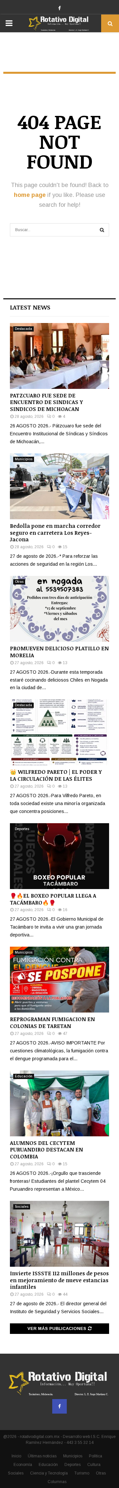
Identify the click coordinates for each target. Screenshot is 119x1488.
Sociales (21, 1206)
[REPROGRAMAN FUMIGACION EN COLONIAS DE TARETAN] (59, 980)
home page (30, 195)
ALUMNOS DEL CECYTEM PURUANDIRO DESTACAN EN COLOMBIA (46, 1149)
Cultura (93, 1464)
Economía (23, 1464)
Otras (19, 581)
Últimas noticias (42, 1456)
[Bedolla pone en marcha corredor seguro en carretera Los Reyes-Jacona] (59, 486)
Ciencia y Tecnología (49, 1473)
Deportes (22, 829)
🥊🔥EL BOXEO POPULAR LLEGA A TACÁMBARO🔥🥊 (53, 899)
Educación (23, 1076)
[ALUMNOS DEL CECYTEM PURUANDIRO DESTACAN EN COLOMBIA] (59, 1103)
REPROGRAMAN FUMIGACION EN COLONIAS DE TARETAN (52, 1022)
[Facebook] (59, 1406)
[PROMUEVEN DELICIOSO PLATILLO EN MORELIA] (59, 609)
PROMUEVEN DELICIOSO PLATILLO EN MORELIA (59, 652)
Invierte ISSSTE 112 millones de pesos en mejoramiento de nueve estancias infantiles (59, 1280)
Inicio (16, 1456)
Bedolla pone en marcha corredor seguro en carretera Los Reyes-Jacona (55, 532)
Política (95, 1456)
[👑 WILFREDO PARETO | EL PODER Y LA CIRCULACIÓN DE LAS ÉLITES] (59, 732)
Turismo (81, 1473)
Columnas (57, 1481)
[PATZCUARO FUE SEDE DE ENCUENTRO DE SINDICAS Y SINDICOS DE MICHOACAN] (59, 356)
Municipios (23, 459)
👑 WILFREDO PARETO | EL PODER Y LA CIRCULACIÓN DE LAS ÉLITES (56, 775)
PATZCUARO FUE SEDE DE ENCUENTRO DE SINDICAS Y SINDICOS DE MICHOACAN (46, 402)
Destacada (23, 329)
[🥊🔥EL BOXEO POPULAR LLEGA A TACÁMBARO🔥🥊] (59, 856)
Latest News (30, 307)
